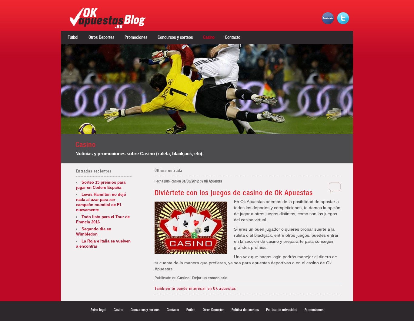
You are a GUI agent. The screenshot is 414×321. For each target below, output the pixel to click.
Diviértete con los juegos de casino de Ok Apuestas (234, 193)
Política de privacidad (281, 310)
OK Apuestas (213, 181)
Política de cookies (245, 310)
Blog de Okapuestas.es (114, 18)
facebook (328, 18)
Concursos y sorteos (175, 37)
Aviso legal (98, 310)
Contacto (232, 37)
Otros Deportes (101, 37)
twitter (343, 18)
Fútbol (73, 37)
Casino (209, 37)
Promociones (136, 37)
